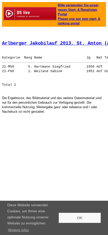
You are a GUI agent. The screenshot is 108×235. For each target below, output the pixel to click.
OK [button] (79, 218)
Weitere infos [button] (18, 230)
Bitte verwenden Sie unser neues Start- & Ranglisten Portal (78, 9)
